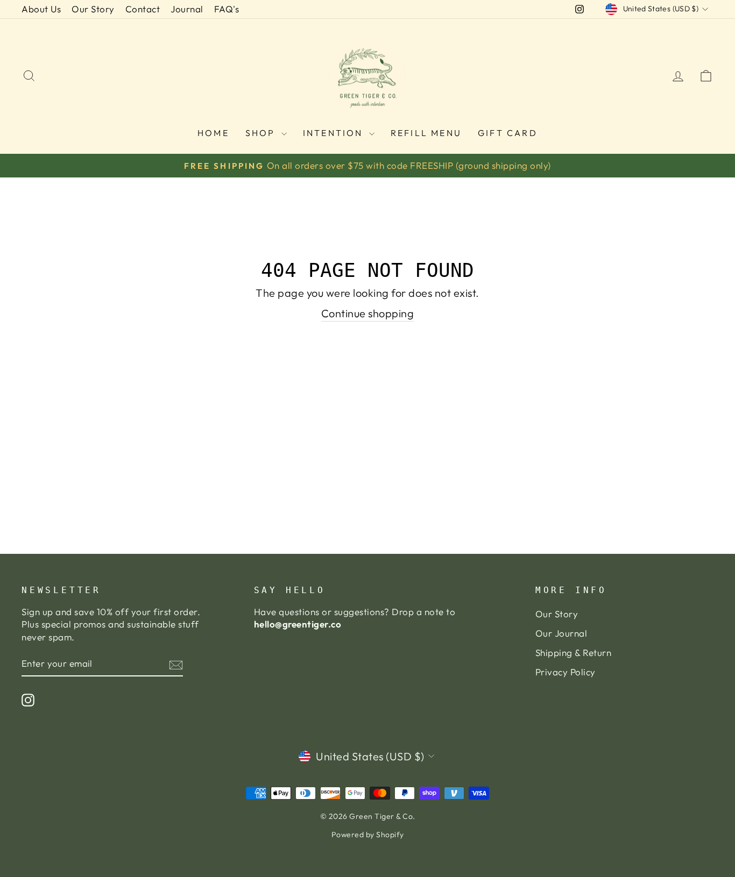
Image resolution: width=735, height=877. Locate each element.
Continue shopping (367, 313)
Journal (187, 9)
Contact (142, 9)
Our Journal (561, 633)
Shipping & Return (573, 652)
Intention (334, 132)
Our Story (93, 9)
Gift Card (508, 132)
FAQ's (226, 9)
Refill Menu (426, 132)
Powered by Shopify (367, 834)
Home (213, 132)
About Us (41, 9)
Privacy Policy (565, 672)
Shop (262, 132)
